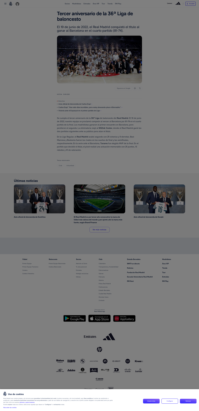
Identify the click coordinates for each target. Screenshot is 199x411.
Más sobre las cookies (9, 407)
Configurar (170, 401)
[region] (99, 400)
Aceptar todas (151, 401)
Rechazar (188, 401)
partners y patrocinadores (27, 402)
